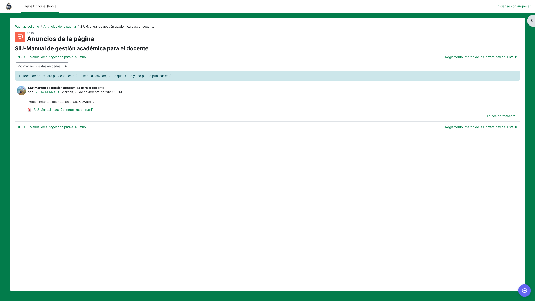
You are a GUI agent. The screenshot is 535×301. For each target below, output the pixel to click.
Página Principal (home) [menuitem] (39, 6)
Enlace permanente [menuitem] (501, 116)
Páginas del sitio (27, 26)
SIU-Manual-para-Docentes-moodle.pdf (63, 110)
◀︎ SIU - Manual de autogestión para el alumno (52, 57)
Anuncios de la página (59, 26)
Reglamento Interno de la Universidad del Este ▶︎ (481, 57)
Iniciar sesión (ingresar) (514, 6)
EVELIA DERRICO (46, 92)
